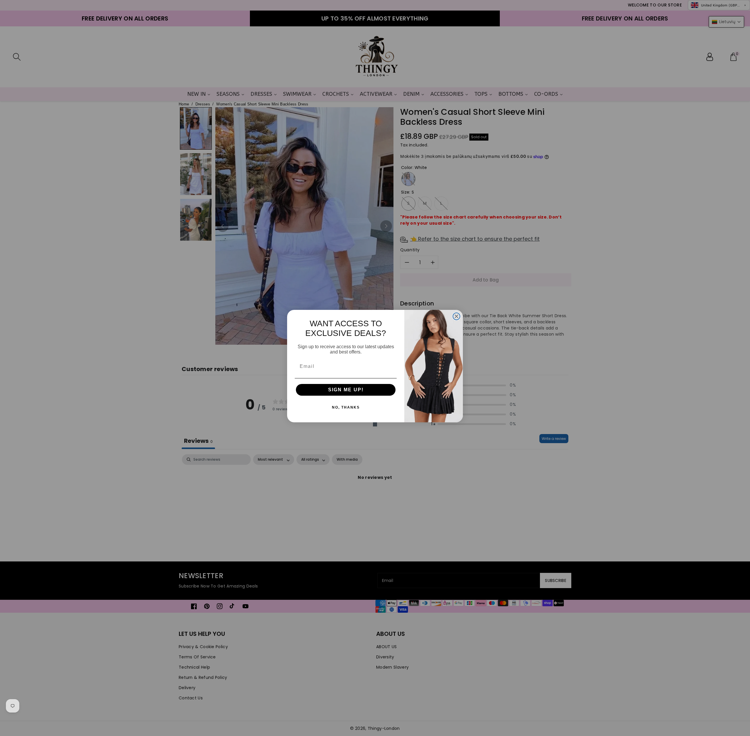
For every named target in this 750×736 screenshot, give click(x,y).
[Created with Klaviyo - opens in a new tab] (375, 424)
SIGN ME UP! (346, 389)
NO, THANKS (346, 407)
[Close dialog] (456, 316)
